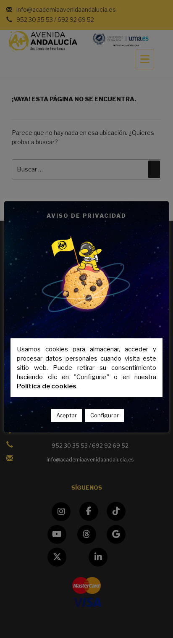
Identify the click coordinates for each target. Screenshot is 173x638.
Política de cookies (46, 386)
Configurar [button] (104, 415)
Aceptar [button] (66, 415)
